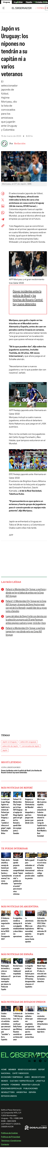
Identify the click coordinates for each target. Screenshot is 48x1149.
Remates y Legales (31, 1085)
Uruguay (6, 2)
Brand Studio (38, 1077)
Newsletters (8, 1092)
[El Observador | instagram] (35, 1056)
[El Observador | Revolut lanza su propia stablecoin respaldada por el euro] (18, 963)
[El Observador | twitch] (45, 1061)
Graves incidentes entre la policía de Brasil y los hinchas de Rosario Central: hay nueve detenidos (21, 771)
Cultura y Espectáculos (22, 1081)
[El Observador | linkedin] (29, 1061)
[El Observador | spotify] (34, 1061)
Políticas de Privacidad (10, 1137)
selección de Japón (10, 746)
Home (4, 1069)
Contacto (5, 1144)
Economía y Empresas (12, 1077)
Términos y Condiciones (11, 1140)
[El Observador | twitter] (26, 1056)
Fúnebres (15, 1085)
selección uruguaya (28, 742)
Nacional (6, 1073)
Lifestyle (40, 1081)
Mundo (4, 1081)
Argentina (21, 1092)
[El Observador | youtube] (40, 1056)
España (32, 1092)
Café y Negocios (20, 1073)
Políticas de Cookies (9, 1133)
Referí (41, 1069)
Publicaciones (30, 1088)
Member (12, 1069)
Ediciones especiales (11, 1088)
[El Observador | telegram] (40, 1061)
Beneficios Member (27, 1069)
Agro (27, 1077)
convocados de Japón (31, 746)
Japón (4, 750)
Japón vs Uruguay (9, 742)
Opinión (5, 1085)
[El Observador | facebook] (31, 1056)
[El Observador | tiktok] (45, 1056)
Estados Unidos (9, 1096)
